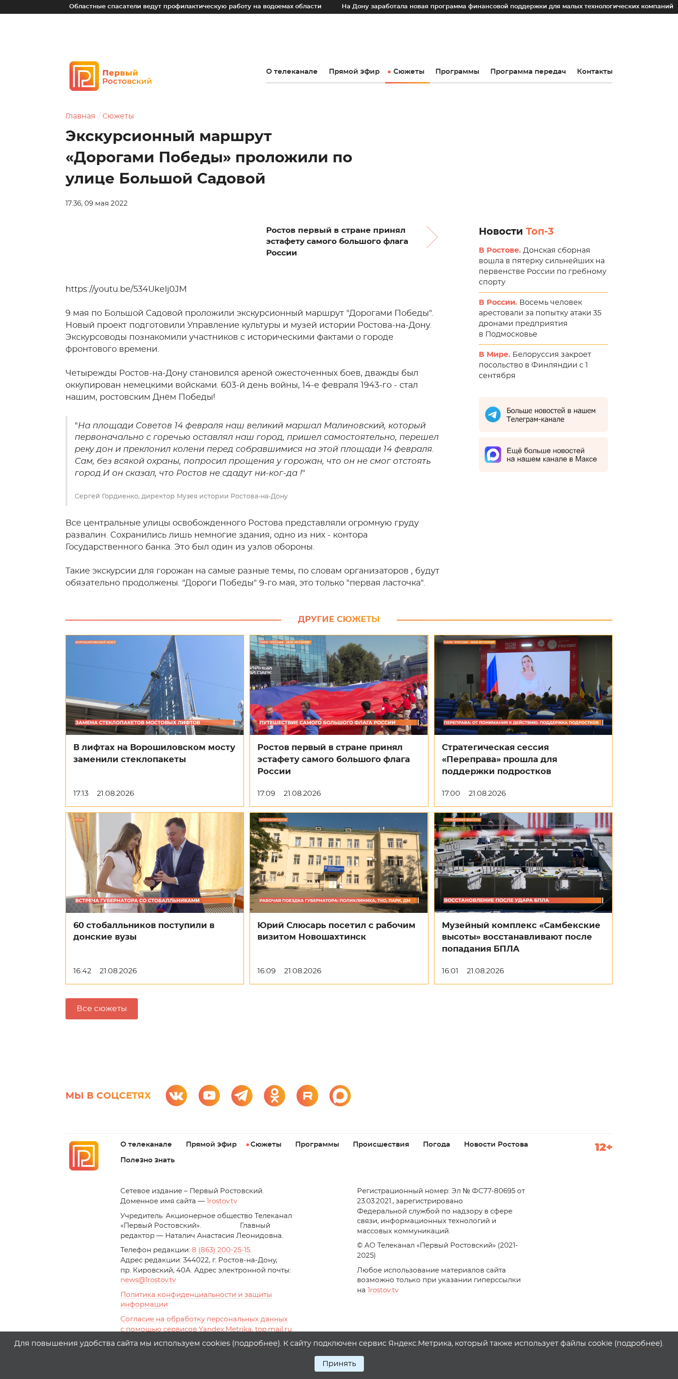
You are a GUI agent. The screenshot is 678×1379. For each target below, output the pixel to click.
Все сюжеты (102, 1008)
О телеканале (292, 71)
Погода (436, 1144)
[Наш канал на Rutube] (307, 1096)
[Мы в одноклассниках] (274, 1096)
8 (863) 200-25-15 (221, 1250)
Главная (80, 116)
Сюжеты (408, 71)
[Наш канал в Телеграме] (242, 1096)
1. (383, 1290)
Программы (457, 71)
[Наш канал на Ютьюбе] (209, 1096)
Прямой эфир (354, 71)
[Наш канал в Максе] (340, 1096)
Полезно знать (147, 1160)
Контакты (595, 71)
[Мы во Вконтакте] (176, 1096)
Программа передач (528, 71)
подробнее (256, 1343)
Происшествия (381, 1144)
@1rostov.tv (148, 1280)
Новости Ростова (496, 1144)
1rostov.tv (222, 1201)
